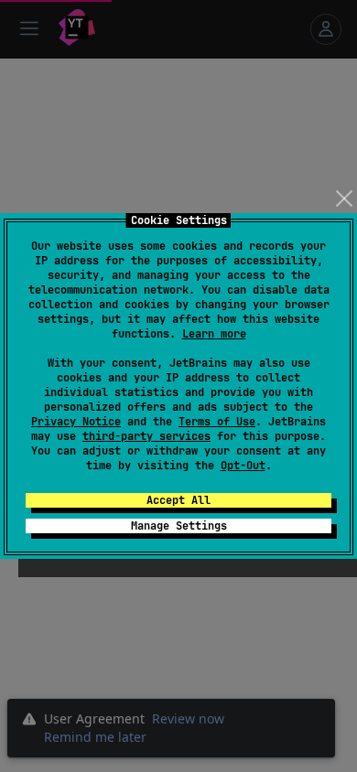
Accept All (178, 500)
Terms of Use (216, 421)
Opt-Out (243, 465)
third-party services (146, 436)
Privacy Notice (76, 421)
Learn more (214, 334)
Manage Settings (179, 526)
